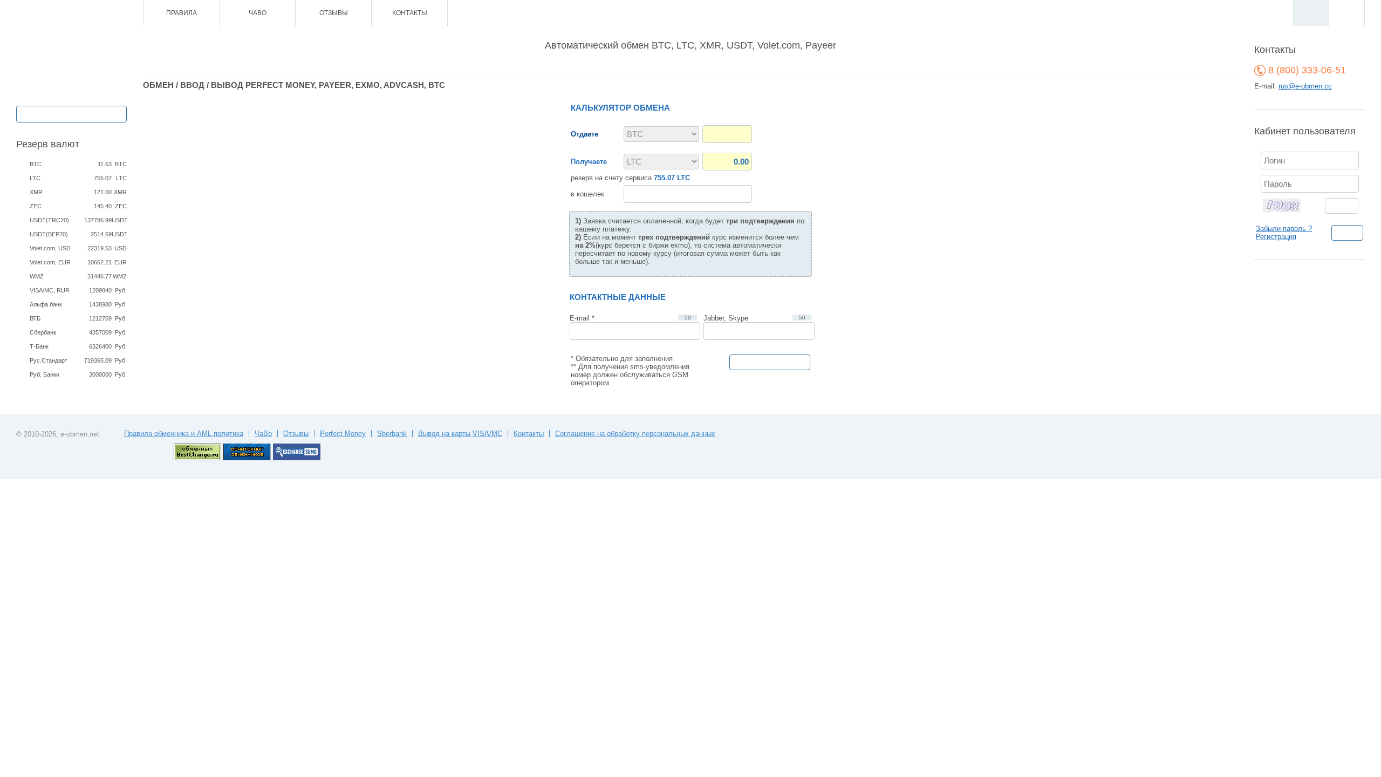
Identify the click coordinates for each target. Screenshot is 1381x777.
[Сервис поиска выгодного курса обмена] (296, 458)
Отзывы (333, 13)
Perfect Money (343, 433)
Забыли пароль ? (1284, 228)
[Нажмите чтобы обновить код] (1288, 205)
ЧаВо (257, 13)
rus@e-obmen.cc (1305, 86)
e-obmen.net (79, 434)
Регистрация (1276, 237)
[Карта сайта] (89, 13)
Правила (181, 13)
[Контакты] (74, 13)
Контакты (409, 13)
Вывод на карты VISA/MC (460, 433)
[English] (1346, 13)
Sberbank (392, 433)
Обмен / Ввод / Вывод (71, 113)
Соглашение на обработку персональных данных (635, 433)
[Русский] (1311, 13)
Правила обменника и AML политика (183, 433)
